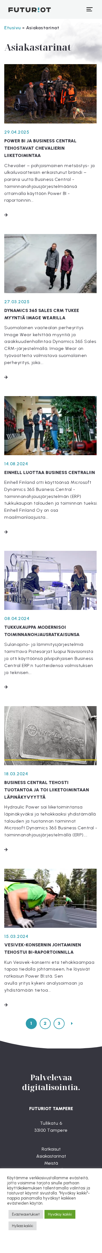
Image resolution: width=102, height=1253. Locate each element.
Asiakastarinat (51, 1156)
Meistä (51, 1163)
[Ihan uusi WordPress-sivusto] (25, 9)
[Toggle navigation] (89, 9)
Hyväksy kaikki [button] (60, 1214)
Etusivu (12, 27)
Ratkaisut (51, 1149)
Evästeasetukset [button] (26, 1214)
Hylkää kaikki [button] (22, 1226)
